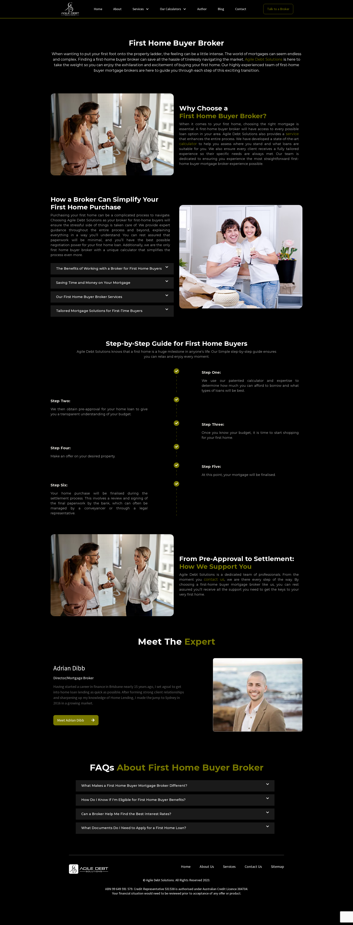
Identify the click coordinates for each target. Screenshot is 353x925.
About (117, 9)
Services (138, 9)
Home (98, 9)
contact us (214, 579)
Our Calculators (170, 9)
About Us (207, 866)
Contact (240, 9)
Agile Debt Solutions (263, 59)
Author (202, 9)
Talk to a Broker (278, 9)
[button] (112, 269)
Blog (221, 9)
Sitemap (277, 866)
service (292, 134)
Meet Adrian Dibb (76, 720)
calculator (188, 144)
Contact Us (253, 866)
